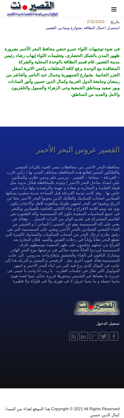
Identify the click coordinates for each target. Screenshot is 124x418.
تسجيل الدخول (108, 323)
